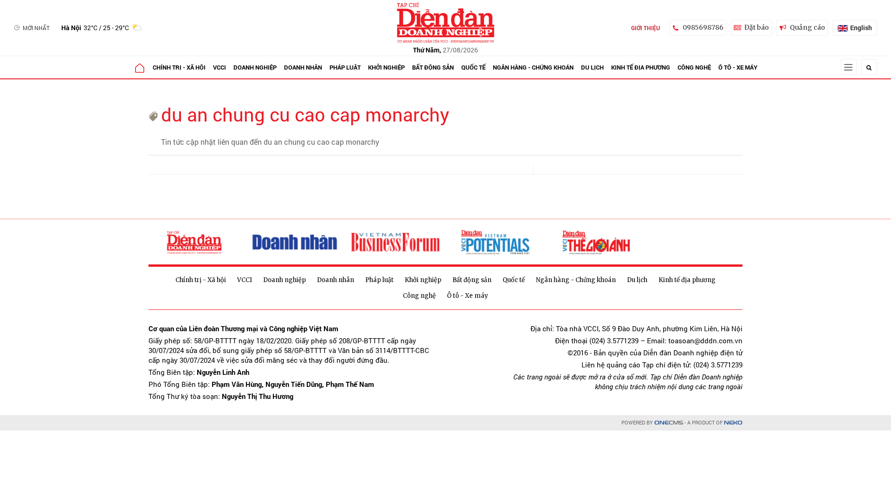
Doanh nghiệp (255, 67)
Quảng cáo (807, 27)
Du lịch (592, 67)
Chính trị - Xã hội (179, 67)
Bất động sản (433, 67)
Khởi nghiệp (386, 67)
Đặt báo (756, 27)
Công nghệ (694, 67)
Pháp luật (345, 67)
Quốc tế (473, 67)
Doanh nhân (303, 67)
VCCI (219, 67)
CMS (668, 423)
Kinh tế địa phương (640, 67)
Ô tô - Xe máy (737, 67)
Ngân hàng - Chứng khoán (533, 67)
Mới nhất (36, 28)
